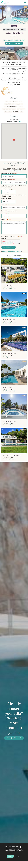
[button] (2, 53)
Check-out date (6, 198)
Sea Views (15, 111)
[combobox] (3, 182)
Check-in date (7, 189)
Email (5, 213)
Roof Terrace (21, 109)
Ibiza (14, 26)
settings (14, 851)
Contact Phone (8, 179)
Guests (5, 204)
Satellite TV (8, 111)
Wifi (22, 111)
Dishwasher (19, 103)
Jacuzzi (20, 106)
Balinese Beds (13, 101)
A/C (7, 101)
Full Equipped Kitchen (10, 106)
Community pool (9, 103)
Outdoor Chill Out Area (9, 109)
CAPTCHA (4, 238)
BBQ (20, 101)
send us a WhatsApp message (15, 170)
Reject (18, 856)
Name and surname (9, 173)
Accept (10, 856)
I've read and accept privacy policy (12, 236)
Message (6, 219)
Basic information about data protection (12, 251)
